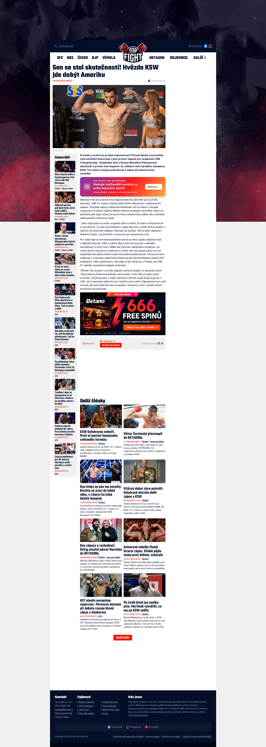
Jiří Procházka (86, 706)
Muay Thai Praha (110, 709)
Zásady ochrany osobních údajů (197, 736)
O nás (105, 713)
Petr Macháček (86, 713)
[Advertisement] (123, 374)
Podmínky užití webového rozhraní (128, 736)
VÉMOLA (108, 58)
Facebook (116, 727)
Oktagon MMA (157, 441)
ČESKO (83, 58)
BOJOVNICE (179, 58)
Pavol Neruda (109, 706)
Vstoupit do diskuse (111, 345)
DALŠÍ (198, 58)
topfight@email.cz (64, 709)
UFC (60, 58)
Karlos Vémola (86, 702)
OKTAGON (156, 58)
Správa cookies (152, 736)
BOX (70, 58)
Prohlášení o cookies (171, 736)
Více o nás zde (140, 715)
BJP (95, 58)
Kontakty (153, 727)
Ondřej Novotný (110, 702)
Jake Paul (84, 709)
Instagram (135, 727)
